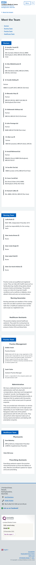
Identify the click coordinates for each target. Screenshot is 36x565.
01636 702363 (9, 500)
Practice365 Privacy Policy (28, 554)
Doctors (6, 26)
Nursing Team (8, 28)
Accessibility (31, 552)
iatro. (33, 558)
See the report (8, 534)
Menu (27, 3)
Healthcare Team (9, 34)
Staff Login (32, 556)
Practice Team (8, 31)
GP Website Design (24, 558)
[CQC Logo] (8, 519)
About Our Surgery (8, 12)
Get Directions (9, 497)
